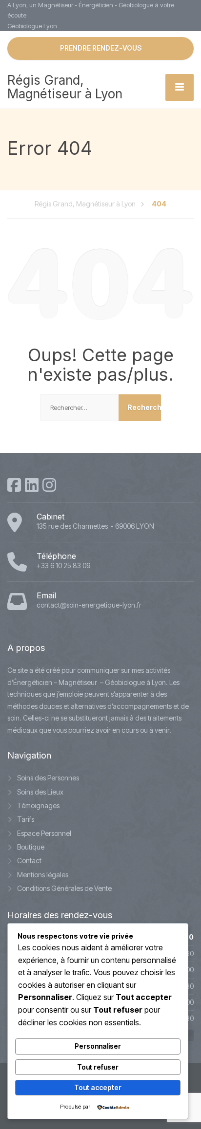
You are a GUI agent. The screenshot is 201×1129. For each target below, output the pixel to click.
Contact (29, 860)
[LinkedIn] (32, 485)
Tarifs (25, 819)
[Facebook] (14, 485)
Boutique (30, 847)
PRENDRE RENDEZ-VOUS (100, 48)
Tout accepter (97, 1087)
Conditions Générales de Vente (64, 888)
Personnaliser (98, 1046)
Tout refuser (98, 1067)
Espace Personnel (44, 833)
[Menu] (179, 87)
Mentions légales (42, 874)
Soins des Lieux (40, 792)
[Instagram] (49, 485)
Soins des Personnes (48, 778)
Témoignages (38, 805)
